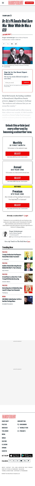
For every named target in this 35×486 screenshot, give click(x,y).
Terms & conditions (7, 470)
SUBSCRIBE (29, 2)
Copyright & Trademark (20, 470)
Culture (4, 441)
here (28, 241)
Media (3, 434)
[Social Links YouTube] (21, 461)
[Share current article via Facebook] (3, 43)
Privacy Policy (7, 86)
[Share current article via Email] (11, 43)
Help (26, 467)
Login (26, 216)
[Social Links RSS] (24, 461)
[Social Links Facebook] (10, 461)
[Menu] (4, 3)
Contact (8, 467)
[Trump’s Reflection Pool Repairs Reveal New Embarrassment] (28, 259)
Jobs (16, 467)
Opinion (4, 448)
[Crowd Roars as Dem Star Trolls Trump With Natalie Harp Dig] (28, 281)
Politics (4, 424)
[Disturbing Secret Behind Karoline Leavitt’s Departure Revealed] (28, 292)
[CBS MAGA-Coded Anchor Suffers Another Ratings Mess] (28, 304)
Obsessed (5, 428)
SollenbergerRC (15, 235)
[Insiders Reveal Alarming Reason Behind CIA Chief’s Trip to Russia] (28, 270)
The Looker (5, 431)
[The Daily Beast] (16, 3)
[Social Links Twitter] (13, 461)
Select (17, 153)
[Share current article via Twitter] (7, 43)
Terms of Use (24, 85)
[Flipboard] (28, 461)
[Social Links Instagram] (17, 461)
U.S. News (4, 444)
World (4, 438)
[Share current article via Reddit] (16, 43)
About (3, 467)
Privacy (30, 467)
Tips (13, 467)
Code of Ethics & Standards (10, 469)
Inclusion (21, 469)
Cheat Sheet (5, 421)
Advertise (21, 467)
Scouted (4, 451)
